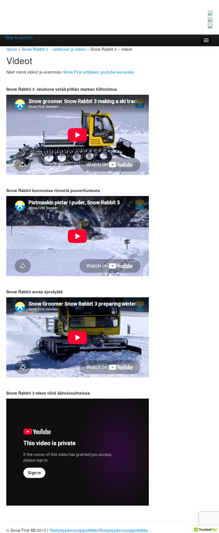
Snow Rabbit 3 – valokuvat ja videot (54, 49)
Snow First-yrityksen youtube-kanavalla (98, 72)
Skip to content (19, 37)
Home (11, 49)
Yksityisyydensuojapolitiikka (74, 530)
